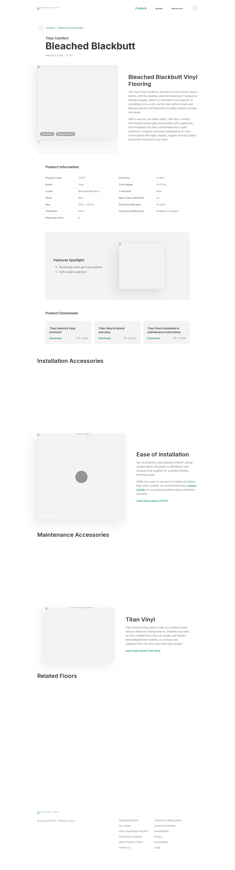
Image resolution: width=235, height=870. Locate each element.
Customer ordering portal (168, 820)
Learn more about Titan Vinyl (143, 650)
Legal (157, 847)
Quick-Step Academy (130, 836)
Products (141, 8)
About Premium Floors (131, 842)
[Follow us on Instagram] (132, 811)
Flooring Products (128, 820)
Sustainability (161, 831)
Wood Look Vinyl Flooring (70, 28)
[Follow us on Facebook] (120, 811)
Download (56, 338)
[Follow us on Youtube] (155, 811)
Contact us (125, 847)
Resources (177, 8)
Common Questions (165, 825)
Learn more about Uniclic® (152, 500)
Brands (159, 8)
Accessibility (161, 842)
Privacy (158, 836)
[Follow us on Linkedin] (143, 811)
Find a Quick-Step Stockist (133, 831)
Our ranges (125, 825)
